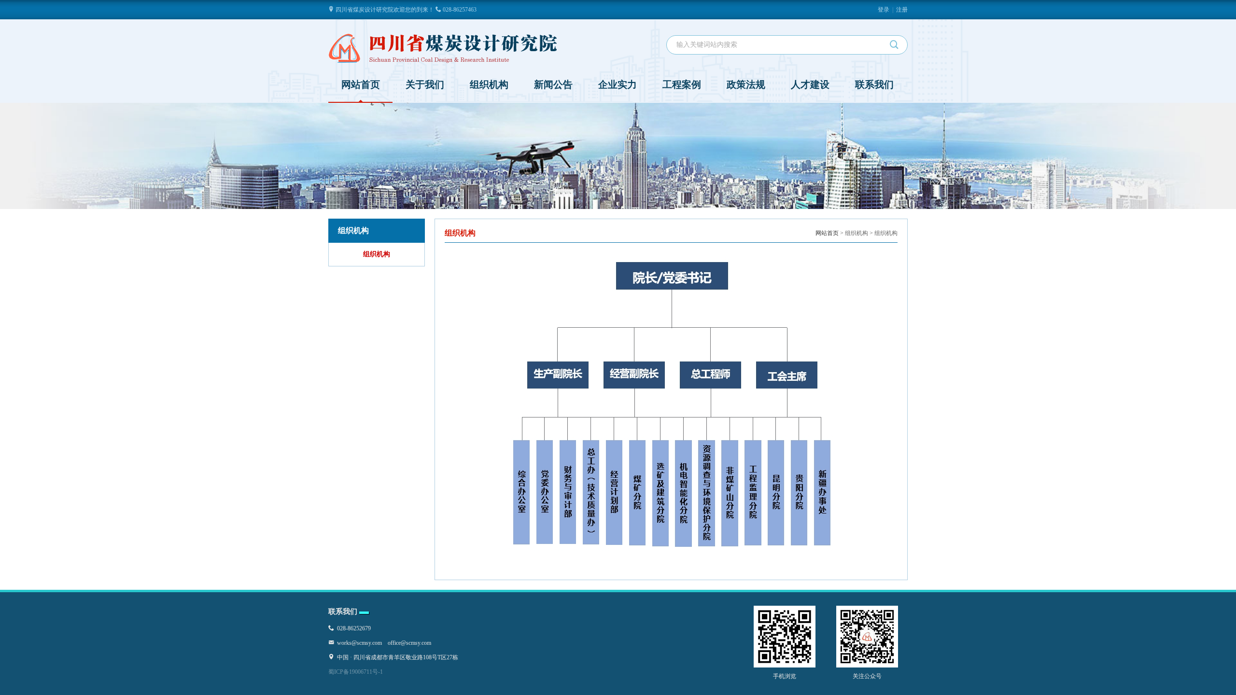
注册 (902, 9)
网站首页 (360, 84)
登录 (883, 9)
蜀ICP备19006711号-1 (355, 671)
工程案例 (681, 84)
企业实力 (617, 84)
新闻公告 (553, 84)
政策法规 (746, 84)
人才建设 (810, 84)
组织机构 (489, 84)
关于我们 (425, 84)
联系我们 (874, 84)
